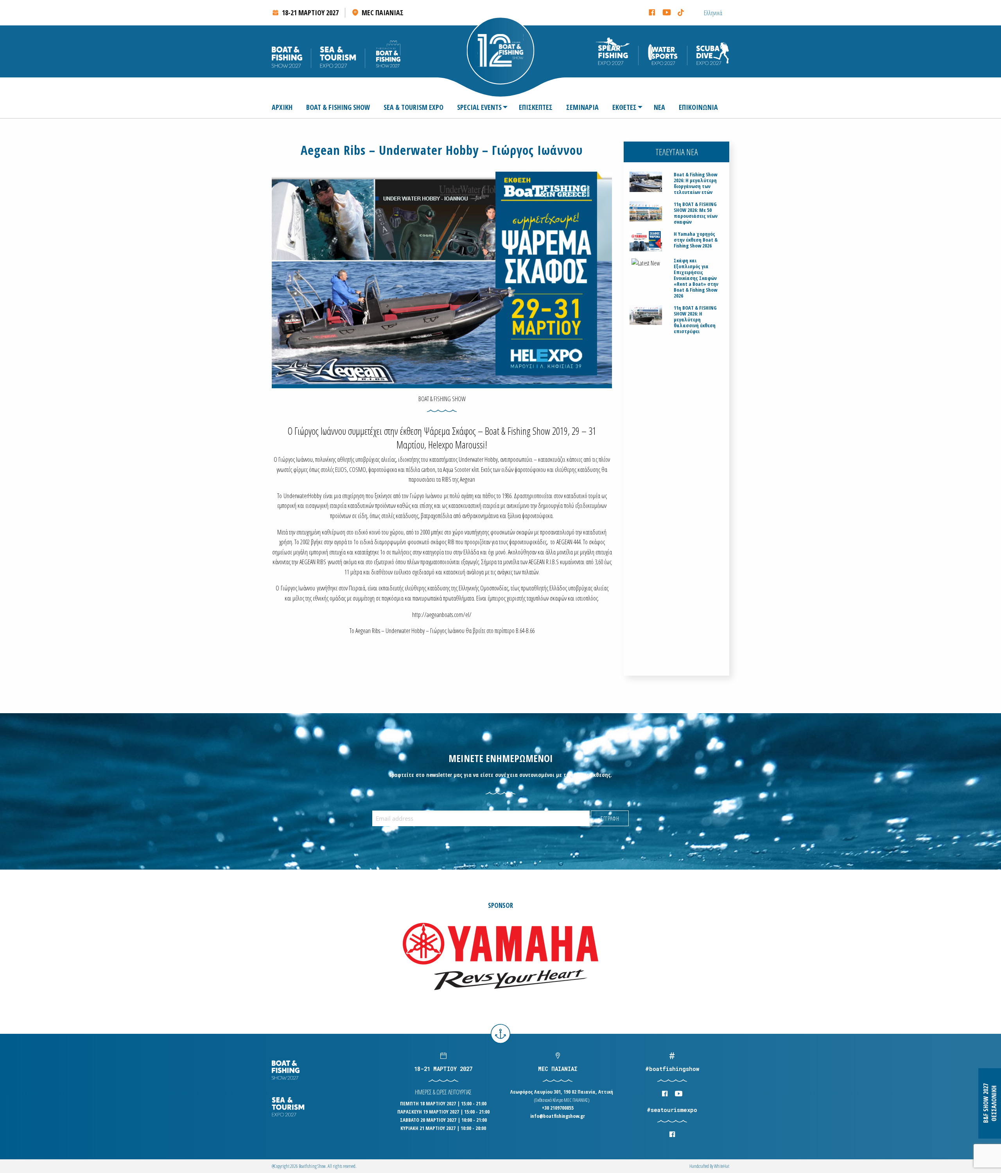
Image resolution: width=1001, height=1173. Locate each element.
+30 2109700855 (558, 1107)
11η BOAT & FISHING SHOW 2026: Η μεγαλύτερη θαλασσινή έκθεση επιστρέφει (695, 319)
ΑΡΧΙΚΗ (282, 107)
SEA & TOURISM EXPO (413, 107)
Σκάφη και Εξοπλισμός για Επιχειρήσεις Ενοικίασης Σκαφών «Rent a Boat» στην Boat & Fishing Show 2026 (696, 278)
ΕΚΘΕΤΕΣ (624, 107)
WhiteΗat (721, 1166)
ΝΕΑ (659, 107)
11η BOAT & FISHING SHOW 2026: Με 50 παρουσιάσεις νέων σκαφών (696, 213)
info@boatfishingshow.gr (557, 1115)
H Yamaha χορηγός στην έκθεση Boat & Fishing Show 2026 (696, 240)
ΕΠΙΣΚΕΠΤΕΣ (536, 107)
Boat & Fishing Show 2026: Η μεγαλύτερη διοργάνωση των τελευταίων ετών (695, 183)
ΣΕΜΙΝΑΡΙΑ (582, 107)
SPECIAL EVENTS (479, 107)
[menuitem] (285, 107)
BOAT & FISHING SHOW (338, 107)
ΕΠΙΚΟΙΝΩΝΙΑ (698, 107)
